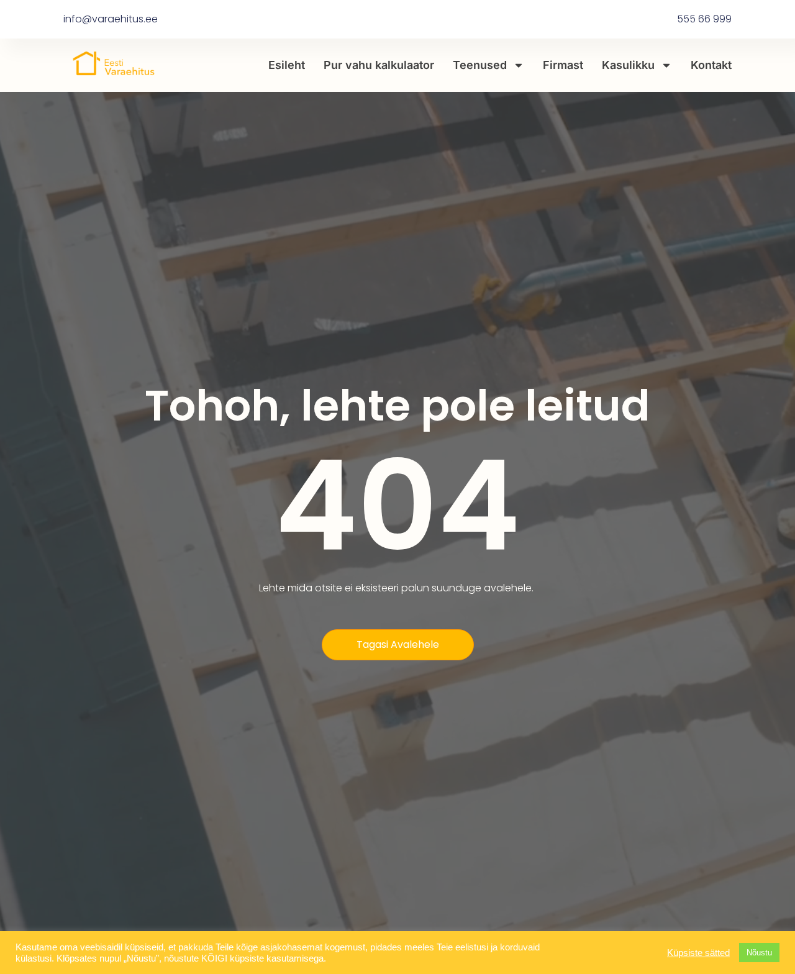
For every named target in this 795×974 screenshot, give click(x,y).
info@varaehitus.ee (110, 19)
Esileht (286, 64)
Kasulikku (628, 64)
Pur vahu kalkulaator (379, 64)
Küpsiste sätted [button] (698, 953)
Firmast (563, 64)
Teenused (480, 64)
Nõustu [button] (759, 952)
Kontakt (711, 64)
